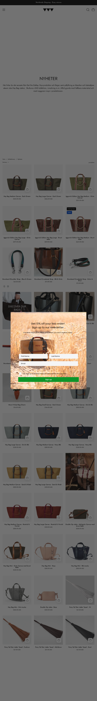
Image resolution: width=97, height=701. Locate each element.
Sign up (48, 379)
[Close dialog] (84, 314)
